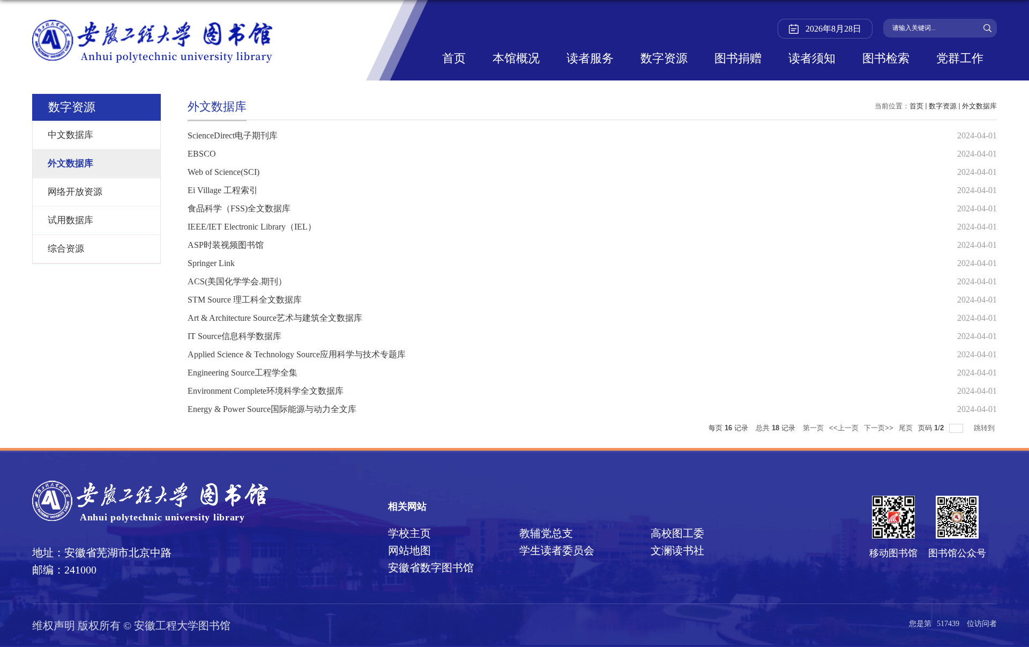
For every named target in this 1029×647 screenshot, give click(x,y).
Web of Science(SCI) (223, 172)
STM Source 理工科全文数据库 (245, 299)
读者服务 (590, 59)
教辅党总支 (546, 533)
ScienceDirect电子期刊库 (233, 135)
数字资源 (664, 59)
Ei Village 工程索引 (223, 190)
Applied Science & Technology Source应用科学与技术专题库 (297, 354)
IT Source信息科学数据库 (234, 336)
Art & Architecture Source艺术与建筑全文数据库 (275, 317)
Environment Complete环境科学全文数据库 (266, 390)
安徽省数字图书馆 (431, 568)
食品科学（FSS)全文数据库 (239, 208)
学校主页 (409, 533)
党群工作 (959, 59)
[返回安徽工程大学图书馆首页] (152, 23)
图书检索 (885, 59)
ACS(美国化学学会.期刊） (237, 281)
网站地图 (409, 550)
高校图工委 (677, 533)
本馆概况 (516, 59)
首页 (454, 59)
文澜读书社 (677, 550)
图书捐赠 (738, 59)
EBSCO (202, 153)
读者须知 (812, 59)
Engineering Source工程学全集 (242, 372)
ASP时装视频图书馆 (226, 244)
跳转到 (985, 428)
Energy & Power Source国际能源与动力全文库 (272, 409)
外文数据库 (979, 106)
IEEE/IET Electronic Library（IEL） (252, 226)
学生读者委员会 (556, 550)
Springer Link (211, 263)
